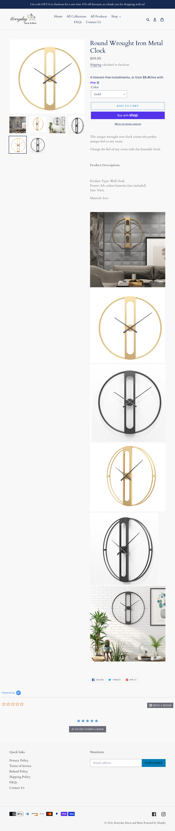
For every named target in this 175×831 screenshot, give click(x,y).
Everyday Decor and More (128, 823)
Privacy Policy (19, 760)
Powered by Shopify (155, 823)
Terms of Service (20, 766)
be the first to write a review (88, 729)
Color (95, 87)
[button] (160, 705)
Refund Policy (18, 771)
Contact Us (16, 788)
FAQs (13, 782)
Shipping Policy (19, 777)
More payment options (128, 124)
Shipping (95, 65)
